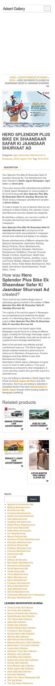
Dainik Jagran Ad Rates (24, 380)
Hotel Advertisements (17, 518)
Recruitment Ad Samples (18, 565)
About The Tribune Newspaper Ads (23, 677)
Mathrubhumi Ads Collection (20, 639)
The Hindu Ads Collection (19, 610)
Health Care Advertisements (20, 515)
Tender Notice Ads (15, 571)
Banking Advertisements (18, 507)
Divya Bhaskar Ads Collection (20, 665)
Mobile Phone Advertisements (21, 524)
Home (13, 77)
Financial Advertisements (19, 550)
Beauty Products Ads (17, 536)
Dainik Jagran (20, 158)
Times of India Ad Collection (20, 607)
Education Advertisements (19, 542)
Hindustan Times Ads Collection (22, 651)
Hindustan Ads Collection (19, 654)
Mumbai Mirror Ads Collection (21, 633)
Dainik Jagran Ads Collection (20, 668)
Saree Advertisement (17, 580)
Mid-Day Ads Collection (18, 636)
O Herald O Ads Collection (19, 630)
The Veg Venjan (14, 680)
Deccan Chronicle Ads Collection (22, 613)
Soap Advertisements (17, 588)
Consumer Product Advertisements (23, 539)
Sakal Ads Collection (16, 621)
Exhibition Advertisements (19, 548)
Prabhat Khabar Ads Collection (21, 627)
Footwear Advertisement (18, 582)
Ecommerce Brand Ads (18, 527)
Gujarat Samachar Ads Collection (22, 659)
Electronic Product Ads (17, 545)
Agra (15, 155)
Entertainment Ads (15, 510)
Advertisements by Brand (32, 77)
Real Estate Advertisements (20, 562)
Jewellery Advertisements (19, 521)
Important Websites (16, 674)
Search (7, 493)
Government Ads (15, 553)
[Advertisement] (27, 42)
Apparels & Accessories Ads (20, 504)
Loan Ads (11, 556)
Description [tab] (11, 167)
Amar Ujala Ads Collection (19, 671)
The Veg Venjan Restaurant (20, 683)
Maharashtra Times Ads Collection (23, 645)
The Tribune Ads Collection (19, 619)
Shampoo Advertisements (19, 597)
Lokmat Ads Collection (17, 648)
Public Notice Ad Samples (19, 530)
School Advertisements (18, 585)
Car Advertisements (16, 533)
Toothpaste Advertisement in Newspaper (26, 594)
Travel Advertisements (17, 574)
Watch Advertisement (17, 577)
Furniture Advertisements (19, 513)
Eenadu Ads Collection (17, 662)
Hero (12, 80)
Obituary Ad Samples (17, 559)
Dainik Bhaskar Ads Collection (21, 616)
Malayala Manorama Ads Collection (23, 642)
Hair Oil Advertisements (18, 591)
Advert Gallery (14, 8)
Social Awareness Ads (17, 568)
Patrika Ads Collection (17, 624)
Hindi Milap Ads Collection (19, 656)
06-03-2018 (43, 158)
